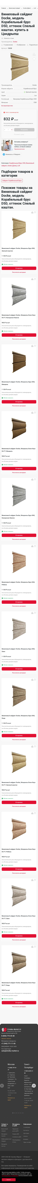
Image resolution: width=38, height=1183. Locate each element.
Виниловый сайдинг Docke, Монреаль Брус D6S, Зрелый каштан (18, 249)
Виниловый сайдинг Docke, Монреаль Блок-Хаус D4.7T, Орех (18, 917)
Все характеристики (7, 105)
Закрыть (34, 1181)
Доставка (26, 1133)
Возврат (25, 1139)
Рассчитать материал (19, 272)
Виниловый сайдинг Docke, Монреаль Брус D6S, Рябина (18, 583)
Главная (3, 8)
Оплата (25, 1136)
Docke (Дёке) (27, 8)
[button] (34, 1086)
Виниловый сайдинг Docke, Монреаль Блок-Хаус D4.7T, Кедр (18, 984)
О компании (26, 1127)
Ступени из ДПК (16, 1137)
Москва (11, 1064)
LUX (35, 8)
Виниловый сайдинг (14, 8)
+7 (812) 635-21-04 (28, 1072)
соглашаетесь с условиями (10, 1175)
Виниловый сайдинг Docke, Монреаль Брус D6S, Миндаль (18, 383)
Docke (15, 42)
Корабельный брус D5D (17, 163)
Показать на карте (11, 1099)
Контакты (26, 1130)
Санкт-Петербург (28, 1066)
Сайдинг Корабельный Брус (12, 180)
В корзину (24, 130)
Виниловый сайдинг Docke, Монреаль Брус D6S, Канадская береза (18, 516)
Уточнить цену (19, 134)
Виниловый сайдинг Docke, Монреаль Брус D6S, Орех (18, 650)
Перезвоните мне (19, 149)
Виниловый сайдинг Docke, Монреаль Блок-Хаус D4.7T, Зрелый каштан (18, 784)
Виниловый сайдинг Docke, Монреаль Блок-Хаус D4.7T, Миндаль (18, 450)
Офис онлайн (27, 1142)
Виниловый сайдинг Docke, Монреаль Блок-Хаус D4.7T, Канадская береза (18, 316)
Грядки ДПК (15, 1134)
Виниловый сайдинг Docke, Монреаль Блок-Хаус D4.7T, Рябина (18, 850)
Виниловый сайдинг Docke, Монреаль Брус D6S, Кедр (18, 717)
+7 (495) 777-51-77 (12, 1068)
